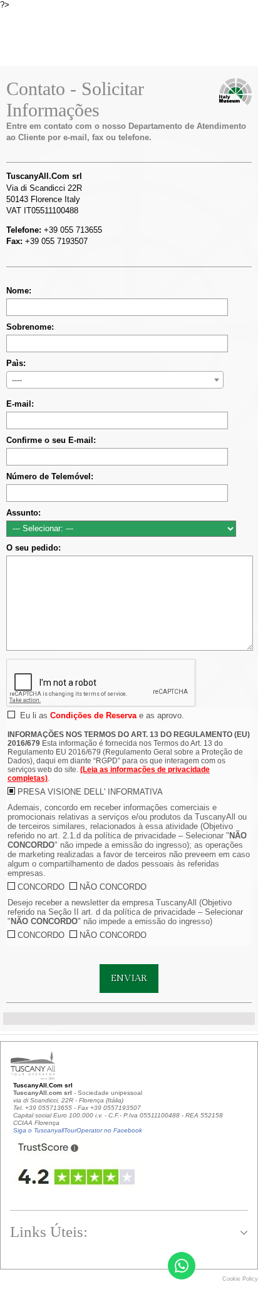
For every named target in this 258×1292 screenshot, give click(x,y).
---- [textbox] (17, 380)
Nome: (18, 290)
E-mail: (20, 404)
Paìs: (16, 363)
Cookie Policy (240, 1279)
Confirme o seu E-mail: (51, 440)
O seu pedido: (33, 547)
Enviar (129, 978)
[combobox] (115, 380)
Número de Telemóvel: (49, 476)
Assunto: (23, 512)
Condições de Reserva (93, 715)
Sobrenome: (30, 327)
